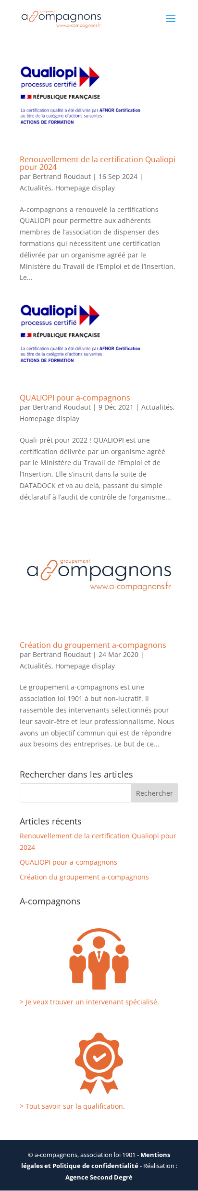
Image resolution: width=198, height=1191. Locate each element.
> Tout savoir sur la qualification (71, 1106)
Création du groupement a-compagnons (93, 645)
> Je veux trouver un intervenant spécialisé (88, 1001)
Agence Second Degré (99, 1177)
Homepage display (85, 187)
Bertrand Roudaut (62, 176)
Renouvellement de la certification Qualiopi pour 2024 (97, 163)
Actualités (35, 187)
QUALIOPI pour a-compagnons (75, 397)
